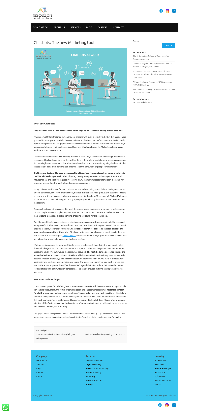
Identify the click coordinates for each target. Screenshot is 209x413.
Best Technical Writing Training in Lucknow (105, 334)
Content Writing (90, 314)
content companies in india (56, 317)
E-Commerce (160, 360)
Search (136, 41)
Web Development (94, 360)
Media (158, 384)
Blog (89, 27)
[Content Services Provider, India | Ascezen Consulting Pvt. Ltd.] (42, 18)
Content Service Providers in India (82, 317)
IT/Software (160, 376)
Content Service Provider (72, 314)
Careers (102, 27)
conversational (69, 235)
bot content (107, 314)
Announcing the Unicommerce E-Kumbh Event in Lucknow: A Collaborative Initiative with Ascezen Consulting (152, 74)
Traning (89, 384)
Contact (118, 27)
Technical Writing (93, 372)
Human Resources (94, 380)
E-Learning (90, 376)
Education (159, 364)
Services (76, 27)
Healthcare (160, 372)
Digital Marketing (93, 364)
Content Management (52, 314)
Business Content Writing (97, 368)
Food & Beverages (163, 368)
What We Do (40, 27)
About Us (59, 27)
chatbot (117, 314)
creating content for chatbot (109, 317)
